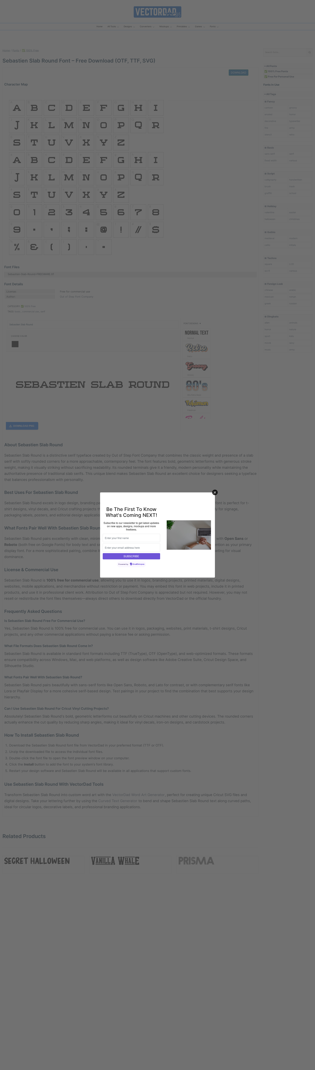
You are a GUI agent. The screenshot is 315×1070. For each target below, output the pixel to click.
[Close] (215, 492)
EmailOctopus (138, 564)
